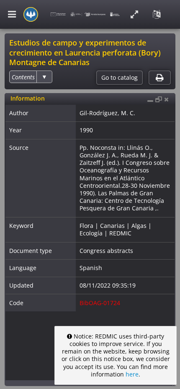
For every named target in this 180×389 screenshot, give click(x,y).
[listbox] (30, 77)
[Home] (30, 14)
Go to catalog (119, 77)
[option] (23, 77)
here (132, 374)
